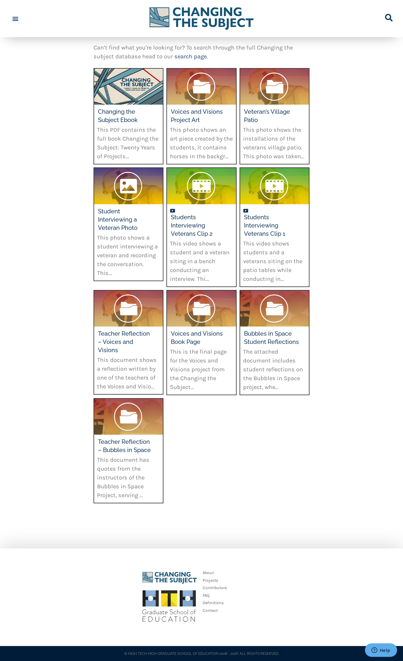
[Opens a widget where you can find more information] (381, 650)
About (208, 572)
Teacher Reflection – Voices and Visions (124, 342)
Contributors (215, 587)
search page (190, 56)
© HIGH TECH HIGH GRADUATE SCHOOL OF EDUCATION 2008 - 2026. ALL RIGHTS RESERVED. (201, 654)
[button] (15, 19)
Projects (210, 580)
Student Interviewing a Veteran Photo (117, 219)
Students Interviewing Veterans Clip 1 (264, 225)
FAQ (206, 595)
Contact (210, 610)
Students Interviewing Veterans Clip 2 (192, 225)
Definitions (213, 602)
